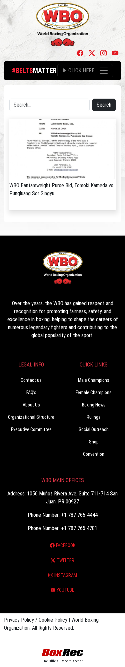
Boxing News (94, 404)
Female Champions (94, 392)
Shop (94, 441)
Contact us (31, 380)
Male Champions (93, 380)
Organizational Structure (31, 417)
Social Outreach (94, 429)
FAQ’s (31, 392)
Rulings (94, 417)
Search (104, 105)
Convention (93, 454)
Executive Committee (31, 429)
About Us (31, 404)
